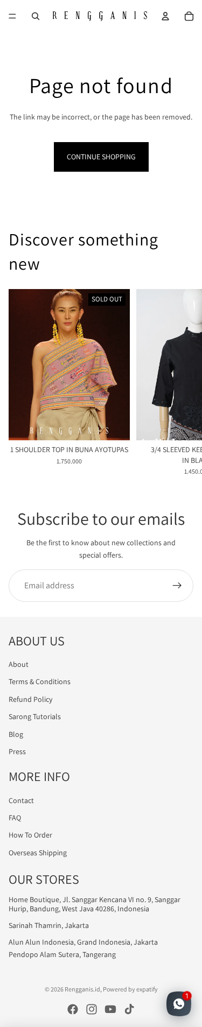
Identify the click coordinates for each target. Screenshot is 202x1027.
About (19, 664)
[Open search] (35, 16)
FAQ (15, 817)
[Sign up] (177, 585)
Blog (16, 734)
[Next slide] (180, 383)
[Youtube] (110, 1009)
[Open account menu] (165, 16)
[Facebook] (72, 1009)
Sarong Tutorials (35, 716)
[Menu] (12, 16)
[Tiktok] (129, 1009)
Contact (21, 800)
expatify (147, 989)
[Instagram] (91, 1009)
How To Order (30, 835)
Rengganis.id (82, 989)
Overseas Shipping (38, 852)
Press (17, 751)
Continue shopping (101, 156)
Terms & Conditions (40, 681)
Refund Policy (30, 699)
